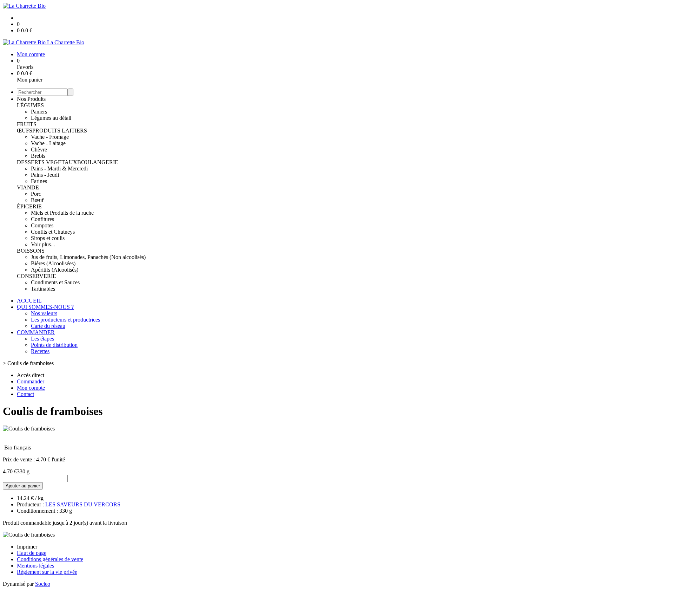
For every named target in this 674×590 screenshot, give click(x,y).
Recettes (40, 351)
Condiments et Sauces (55, 282)
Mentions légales (35, 566)
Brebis (38, 156)
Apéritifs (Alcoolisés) (54, 270)
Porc (36, 194)
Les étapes (42, 339)
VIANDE (28, 187)
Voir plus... (43, 244)
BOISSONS (31, 251)
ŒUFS (24, 131)
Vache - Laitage (48, 143)
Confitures (42, 219)
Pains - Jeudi (45, 175)
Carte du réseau (48, 326)
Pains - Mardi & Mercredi (59, 168)
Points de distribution (54, 345)
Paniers (39, 112)
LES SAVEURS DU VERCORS (82, 504)
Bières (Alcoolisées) (53, 263)
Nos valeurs (44, 313)
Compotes (42, 225)
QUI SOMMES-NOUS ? (45, 307)
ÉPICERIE (29, 206)
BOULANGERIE (97, 162)
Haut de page (31, 553)
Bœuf (37, 200)
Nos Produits (31, 99)
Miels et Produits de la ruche (62, 213)
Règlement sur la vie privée (47, 572)
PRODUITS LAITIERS (59, 131)
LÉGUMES (30, 105)
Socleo (42, 584)
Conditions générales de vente (50, 559)
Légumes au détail (51, 118)
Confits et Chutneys (53, 232)
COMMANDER (36, 332)
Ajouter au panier (23, 485)
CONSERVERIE (36, 276)
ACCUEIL (29, 301)
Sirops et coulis (48, 238)
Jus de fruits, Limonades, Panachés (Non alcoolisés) (88, 257)
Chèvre (39, 150)
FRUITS (27, 124)
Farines (39, 181)
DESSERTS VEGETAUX (47, 162)
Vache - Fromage (50, 137)
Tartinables (43, 289)
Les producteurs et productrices (65, 320)
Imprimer (27, 547)
